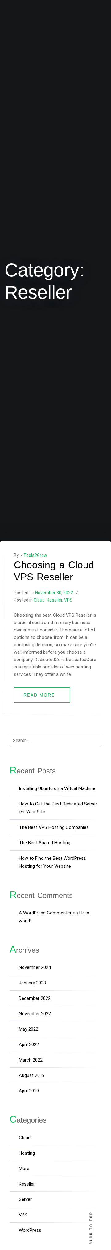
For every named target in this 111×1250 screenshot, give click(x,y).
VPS (68, 600)
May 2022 (28, 1029)
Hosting (27, 1153)
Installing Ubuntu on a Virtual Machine (57, 788)
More (24, 1168)
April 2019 (29, 1091)
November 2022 (35, 1013)
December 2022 (35, 998)
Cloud (39, 600)
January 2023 (32, 983)
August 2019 (32, 1075)
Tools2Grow (35, 555)
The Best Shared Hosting (44, 843)
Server (25, 1199)
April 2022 (29, 1044)
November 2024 (35, 967)
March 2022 (31, 1060)
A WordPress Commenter (45, 913)
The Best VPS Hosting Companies (54, 827)
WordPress (30, 1230)
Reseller (54, 600)
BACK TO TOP (91, 1228)
